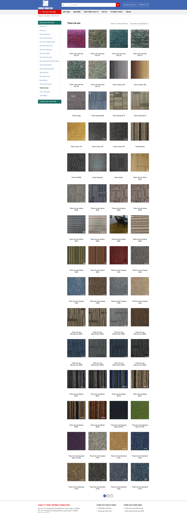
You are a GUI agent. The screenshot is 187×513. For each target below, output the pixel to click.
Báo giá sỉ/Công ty (130, 5)
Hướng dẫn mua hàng (104, 508)
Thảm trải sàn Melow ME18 (119, 395)
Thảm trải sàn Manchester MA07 (119, 364)
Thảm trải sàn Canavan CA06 (140, 302)
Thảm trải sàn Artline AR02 (97, 240)
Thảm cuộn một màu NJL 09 (97, 85)
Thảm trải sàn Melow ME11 (76, 395)
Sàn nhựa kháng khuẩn (47, 69)
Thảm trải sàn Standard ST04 (76, 488)
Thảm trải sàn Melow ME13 (97, 395)
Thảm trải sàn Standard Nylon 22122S (76, 457)
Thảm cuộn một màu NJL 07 (140, 54)
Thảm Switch (118, 177)
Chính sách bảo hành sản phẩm (134, 511)
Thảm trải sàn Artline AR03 (119, 240)
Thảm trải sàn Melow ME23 (76, 426)
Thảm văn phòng (45, 92)
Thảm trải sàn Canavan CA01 (118, 271)
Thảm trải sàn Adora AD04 (119, 209)
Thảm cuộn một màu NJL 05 (97, 54)
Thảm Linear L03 (76, 146)
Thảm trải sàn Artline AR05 (76, 271)
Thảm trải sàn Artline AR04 (140, 240)
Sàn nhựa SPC (44, 72)
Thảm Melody (140, 146)
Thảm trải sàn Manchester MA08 (140, 364)
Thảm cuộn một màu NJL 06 (119, 54)
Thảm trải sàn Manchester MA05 (76, 364)
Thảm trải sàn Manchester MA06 (97, 364)
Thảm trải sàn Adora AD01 (140, 178)
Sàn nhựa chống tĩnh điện (47, 42)
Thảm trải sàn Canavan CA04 (97, 302)
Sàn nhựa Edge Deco (46, 49)
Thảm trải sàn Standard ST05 (97, 488)
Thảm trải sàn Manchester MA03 (119, 333)
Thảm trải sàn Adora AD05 (140, 209)
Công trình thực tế (91, 12)
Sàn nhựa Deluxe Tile (46, 45)
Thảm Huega (76, 115)
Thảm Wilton (43, 95)
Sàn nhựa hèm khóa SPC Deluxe (49, 61)
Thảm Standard (97, 177)
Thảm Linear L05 (97, 146)
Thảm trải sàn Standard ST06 (119, 488)
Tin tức (104, 12)
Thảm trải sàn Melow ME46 (97, 426)
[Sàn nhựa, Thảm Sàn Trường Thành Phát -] (47, 5)
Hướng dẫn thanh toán (105, 511)
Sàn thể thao (43, 80)
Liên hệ (128, 12)
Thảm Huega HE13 (118, 115)
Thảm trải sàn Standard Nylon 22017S (119, 426)
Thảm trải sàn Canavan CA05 (118, 302)
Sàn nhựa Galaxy (45, 53)
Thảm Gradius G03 (118, 84)
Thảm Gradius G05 (140, 84)
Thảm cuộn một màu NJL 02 (76, 54)
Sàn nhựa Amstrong (46, 38)
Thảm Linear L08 (118, 146)
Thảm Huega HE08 (97, 115)
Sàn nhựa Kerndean (46, 65)
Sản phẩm (76, 12)
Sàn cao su (43, 26)
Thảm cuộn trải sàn (45, 84)
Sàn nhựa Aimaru (45, 34)
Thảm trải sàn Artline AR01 (76, 240)
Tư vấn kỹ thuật (116, 12)
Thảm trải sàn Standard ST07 (140, 488)
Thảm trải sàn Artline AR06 (97, 271)
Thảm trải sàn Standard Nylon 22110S (140, 426)
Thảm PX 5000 (76, 177)
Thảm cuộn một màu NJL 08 (76, 85)
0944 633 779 (143, 5)
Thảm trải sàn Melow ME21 (140, 395)
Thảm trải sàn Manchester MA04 (140, 333)
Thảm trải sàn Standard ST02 (119, 457)
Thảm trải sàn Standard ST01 (97, 457)
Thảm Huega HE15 (140, 115)
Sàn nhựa (42, 30)
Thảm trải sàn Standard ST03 (140, 457)
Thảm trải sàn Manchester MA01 (76, 333)
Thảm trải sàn (44, 88)
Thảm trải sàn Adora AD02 (76, 209)
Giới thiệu (66, 12)
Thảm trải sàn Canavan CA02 (140, 271)
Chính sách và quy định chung (134, 508)
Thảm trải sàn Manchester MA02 (97, 333)
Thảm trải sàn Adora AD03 (97, 209)
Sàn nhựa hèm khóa (46, 57)
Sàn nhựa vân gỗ (45, 76)
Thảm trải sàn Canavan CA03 (76, 302)
